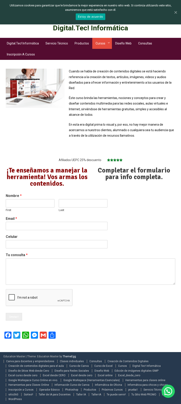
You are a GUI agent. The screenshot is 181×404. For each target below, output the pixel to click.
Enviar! (14, 317)
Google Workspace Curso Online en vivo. (33, 380)
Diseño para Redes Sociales (72, 370)
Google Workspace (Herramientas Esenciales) (91, 380)
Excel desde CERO (54, 375)
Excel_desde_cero (129, 375)
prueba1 (133, 389)
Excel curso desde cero (22, 375)
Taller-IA (96, 394)
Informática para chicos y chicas (148, 384)
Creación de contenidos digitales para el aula (36, 365)
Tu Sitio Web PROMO (143, 394)
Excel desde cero (81, 375)
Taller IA (81, 394)
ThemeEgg (69, 356)
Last (61, 210)
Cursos (100, 43)
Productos (82, 43)
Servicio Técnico (56, 43)
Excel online (105, 375)
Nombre (14, 196)
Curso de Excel (103, 365)
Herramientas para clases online (145, 380)
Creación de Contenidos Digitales (128, 361)
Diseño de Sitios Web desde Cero (28, 370)
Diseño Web (123, 43)
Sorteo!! (28, 394)
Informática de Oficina (108, 384)
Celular (12, 237)
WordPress (15, 399)
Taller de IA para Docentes (55, 394)
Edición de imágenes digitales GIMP (136, 370)
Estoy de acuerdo (90, 16)
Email (11, 219)
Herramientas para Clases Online (28, 384)
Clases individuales (72, 361)
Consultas (145, 43)
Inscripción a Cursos (21, 54)
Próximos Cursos (112, 389)
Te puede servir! (116, 394)
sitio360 (13, 394)
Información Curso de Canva (72, 384)
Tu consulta (17, 255)
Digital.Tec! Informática (90, 28)
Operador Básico (49, 389)
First (8, 210)
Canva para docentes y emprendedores (30, 361)
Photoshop (71, 389)
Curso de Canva (79, 365)
